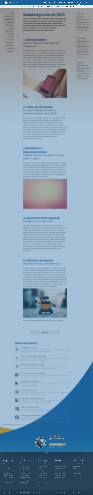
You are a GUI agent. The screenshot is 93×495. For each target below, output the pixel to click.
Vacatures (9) (51, 6)
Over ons (79, 2)
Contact (87, 2)
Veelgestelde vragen (68, 6)
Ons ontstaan (40, 6)
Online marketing (59, 2)
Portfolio (70, 2)
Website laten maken (12, 2)
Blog (58, 6)
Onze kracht (22, 6)
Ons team (31, 6)
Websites (47, 2)
